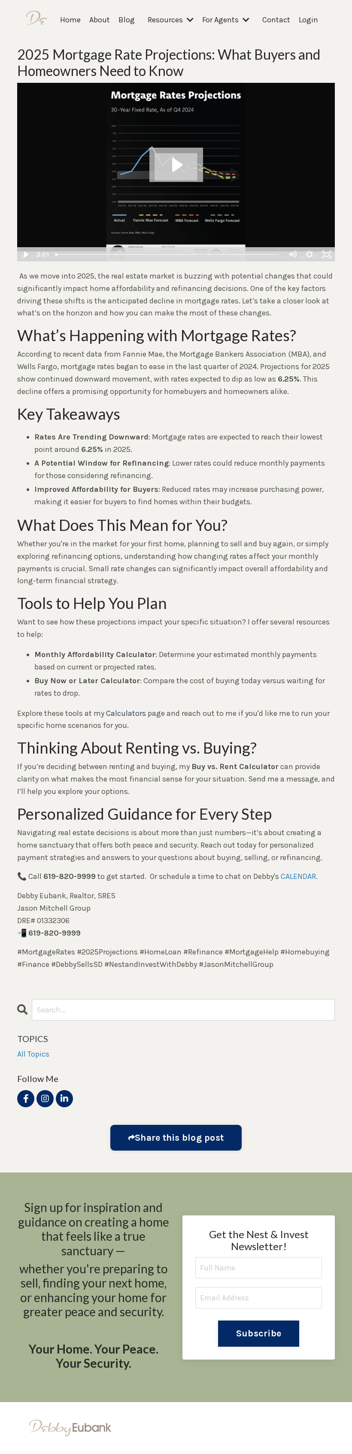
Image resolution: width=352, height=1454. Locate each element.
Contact (276, 19)
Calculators (126, 713)
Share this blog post (179, 1137)
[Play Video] (25, 254)
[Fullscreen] (326, 254)
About (99, 19)
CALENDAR (298, 876)
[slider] (167, 254)
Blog (126, 19)
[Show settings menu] (309, 254)
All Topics (33, 1054)
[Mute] (292, 254)
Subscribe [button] (258, 1333)
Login (308, 19)
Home (70, 19)
